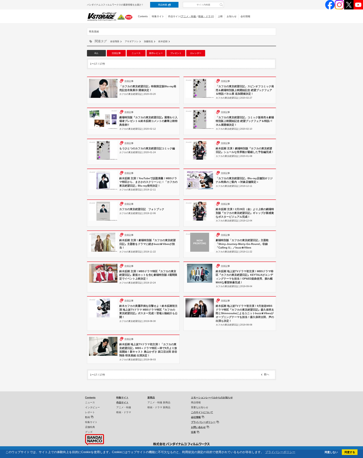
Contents (143, 16)
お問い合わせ (198, 427)
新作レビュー (156, 53)
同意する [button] (349, 452)
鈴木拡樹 (163, 41)
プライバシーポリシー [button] (280, 452)
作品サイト (122, 402)
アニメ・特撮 (188, 16)
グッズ (88, 432)
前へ (266, 374)
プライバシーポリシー (203, 422)
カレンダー (195, 53)
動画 (87, 417)
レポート (90, 412)
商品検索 (162, 4)
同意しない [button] (331, 452)
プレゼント (176, 53)
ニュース (136, 53)
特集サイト (158, 16)
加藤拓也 (148, 41)
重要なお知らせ (199, 407)
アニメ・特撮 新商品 (158, 402)
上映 (220, 16)
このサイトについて (202, 412)
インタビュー (92, 407)
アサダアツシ (131, 41)
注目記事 (116, 53)
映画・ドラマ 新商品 (158, 407)
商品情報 (196, 402)
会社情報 (245, 16)
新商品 (151, 397)
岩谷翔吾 (114, 41)
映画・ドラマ (205, 16)
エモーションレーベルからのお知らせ (212, 397)
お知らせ (232, 16)
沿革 (193, 432)
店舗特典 (90, 427)
